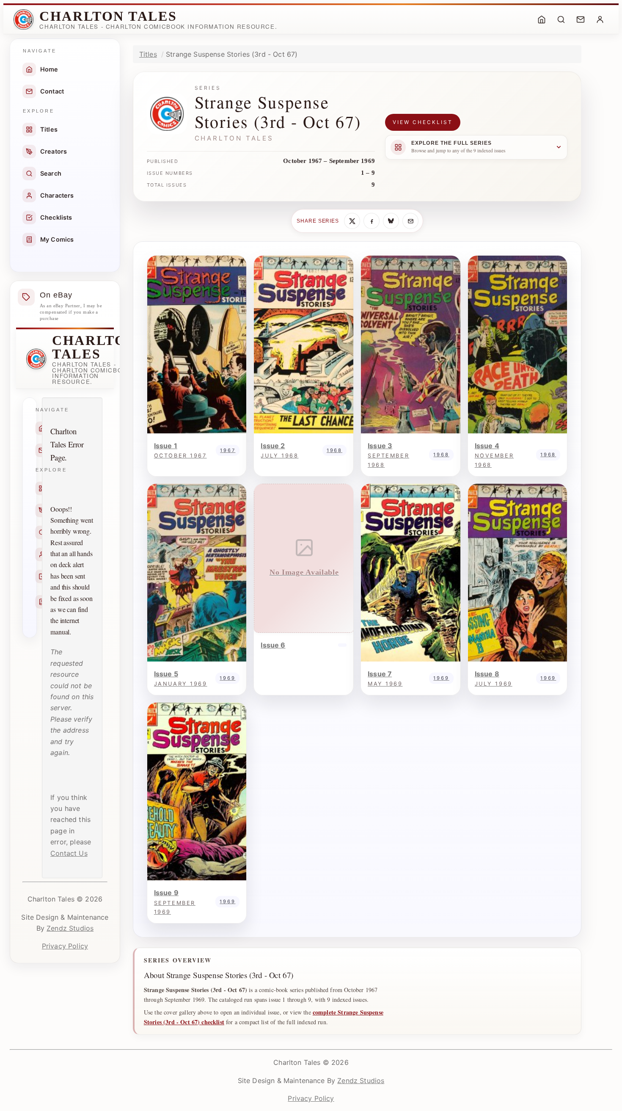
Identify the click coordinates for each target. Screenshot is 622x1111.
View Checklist (423, 122)
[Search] (561, 19)
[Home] (541, 19)
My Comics (57, 239)
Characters (57, 195)
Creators (53, 151)
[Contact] (580, 19)
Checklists (56, 217)
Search (50, 173)
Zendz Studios (70, 928)
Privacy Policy (65, 946)
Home (49, 69)
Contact (52, 91)
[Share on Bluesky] (391, 221)
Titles (49, 129)
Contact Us (69, 853)
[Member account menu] (600, 19)
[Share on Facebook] (371, 221)
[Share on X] (352, 221)
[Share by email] (410, 221)
